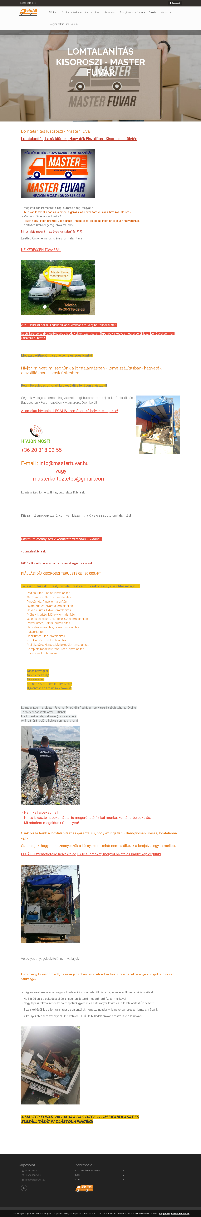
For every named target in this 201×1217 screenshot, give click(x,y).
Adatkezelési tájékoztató (87, 1170)
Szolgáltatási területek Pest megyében (65, 33)
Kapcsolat (175, 3)
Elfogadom (164, 1214)
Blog (77, 1175)
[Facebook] (24, 1188)
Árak (87, 12)
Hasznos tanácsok (105, 12)
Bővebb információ (180, 1214)
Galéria (152, 12)
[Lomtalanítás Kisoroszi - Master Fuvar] (28, 12)
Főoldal (53, 12)
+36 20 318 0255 (29, 3)
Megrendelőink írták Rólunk (63, 24)
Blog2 (78, 1179)
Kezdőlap (22, 33)
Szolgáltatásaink (70, 12)
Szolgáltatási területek (131, 12)
